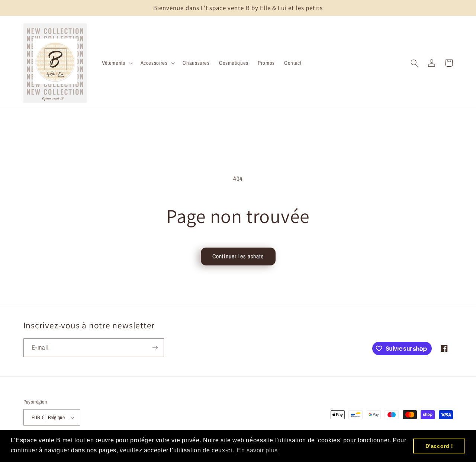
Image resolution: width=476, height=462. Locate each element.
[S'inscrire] (154, 347)
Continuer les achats (238, 256)
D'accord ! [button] (439, 446)
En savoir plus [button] (257, 450)
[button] (116, 63)
